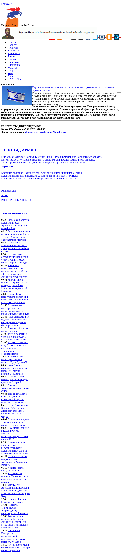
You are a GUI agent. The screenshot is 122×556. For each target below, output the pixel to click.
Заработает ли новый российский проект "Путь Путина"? (14, 359)
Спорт (11, 70)
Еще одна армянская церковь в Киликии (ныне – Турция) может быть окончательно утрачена (51, 156)
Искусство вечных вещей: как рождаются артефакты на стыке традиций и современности (14, 348)
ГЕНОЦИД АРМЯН (18, 150)
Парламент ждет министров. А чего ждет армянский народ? (14, 379)
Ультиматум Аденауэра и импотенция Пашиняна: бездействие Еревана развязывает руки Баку (15, 490)
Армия (11, 56)
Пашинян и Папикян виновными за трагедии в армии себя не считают (39, 175)
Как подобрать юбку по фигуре (12, 469)
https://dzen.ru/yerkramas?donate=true (45, 132)
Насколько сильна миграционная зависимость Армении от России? (15, 460)
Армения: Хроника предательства (14, 329)
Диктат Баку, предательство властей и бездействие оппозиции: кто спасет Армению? (14, 298)
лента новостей (14, 213)
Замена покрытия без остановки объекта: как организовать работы (14, 336)
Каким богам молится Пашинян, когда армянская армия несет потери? (39, 178)
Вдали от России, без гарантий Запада (14, 500)
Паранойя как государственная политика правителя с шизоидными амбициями (15, 309)
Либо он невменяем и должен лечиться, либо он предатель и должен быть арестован (15, 321)
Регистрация (8, 190)
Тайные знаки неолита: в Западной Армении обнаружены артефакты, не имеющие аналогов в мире (14, 522)
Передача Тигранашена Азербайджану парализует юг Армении (14, 509)
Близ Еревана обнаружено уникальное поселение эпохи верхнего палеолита (14, 369)
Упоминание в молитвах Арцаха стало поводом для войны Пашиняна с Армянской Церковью (14, 285)
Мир (10, 73)
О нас (11, 76)
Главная (12, 42)
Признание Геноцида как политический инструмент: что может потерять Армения (14, 536)
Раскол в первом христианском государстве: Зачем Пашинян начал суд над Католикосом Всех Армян (15, 448)
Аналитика (14, 64)
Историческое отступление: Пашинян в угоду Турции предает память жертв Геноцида (48, 159)
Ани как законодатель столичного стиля (15, 388)
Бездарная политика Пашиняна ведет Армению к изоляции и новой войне (41, 172)
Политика (13, 47)
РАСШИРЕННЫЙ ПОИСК (16, 200)
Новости (12, 45)
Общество (13, 62)
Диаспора (13, 59)
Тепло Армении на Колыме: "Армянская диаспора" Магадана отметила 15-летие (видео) (14, 411)
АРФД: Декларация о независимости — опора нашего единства (15, 547)
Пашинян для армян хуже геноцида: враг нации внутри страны (15, 422)
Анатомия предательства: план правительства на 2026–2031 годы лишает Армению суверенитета (14, 271)
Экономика (14, 53)
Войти (4, 195)
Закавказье (13, 50)
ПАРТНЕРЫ (15, 79)
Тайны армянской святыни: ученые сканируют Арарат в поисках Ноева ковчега (44, 162)
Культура (12, 67)
